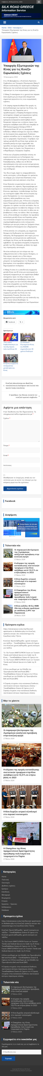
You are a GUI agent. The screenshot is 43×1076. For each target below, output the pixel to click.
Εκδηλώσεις (6, 907)
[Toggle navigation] (5, 22)
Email (6, 455)
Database (5, 910)
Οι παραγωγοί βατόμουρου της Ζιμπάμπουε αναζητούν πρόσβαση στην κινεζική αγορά (26, 553)
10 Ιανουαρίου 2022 (10, 77)
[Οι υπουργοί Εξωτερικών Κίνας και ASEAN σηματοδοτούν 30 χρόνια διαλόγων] (27, 337)
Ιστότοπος (7, 465)
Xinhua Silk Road (25, 1069)
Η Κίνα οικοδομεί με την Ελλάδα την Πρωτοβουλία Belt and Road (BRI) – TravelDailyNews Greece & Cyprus (17, 671)
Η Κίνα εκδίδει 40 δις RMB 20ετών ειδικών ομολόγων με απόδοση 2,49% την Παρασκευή (26, 609)
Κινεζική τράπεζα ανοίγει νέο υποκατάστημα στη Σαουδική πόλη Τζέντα (19, 633)
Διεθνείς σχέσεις (8, 886)
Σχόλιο (6, 418)
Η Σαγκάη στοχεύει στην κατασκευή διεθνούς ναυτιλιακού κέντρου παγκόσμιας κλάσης (20, 690)
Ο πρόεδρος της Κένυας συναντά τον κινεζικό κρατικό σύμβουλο (23, 396)
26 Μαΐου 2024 (19, 615)
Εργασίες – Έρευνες (9, 904)
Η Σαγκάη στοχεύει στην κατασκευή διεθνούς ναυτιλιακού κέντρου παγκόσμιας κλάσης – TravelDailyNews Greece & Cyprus (20, 685)
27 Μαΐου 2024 (19, 559)
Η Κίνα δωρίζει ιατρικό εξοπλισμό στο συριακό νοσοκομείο (25, 581)
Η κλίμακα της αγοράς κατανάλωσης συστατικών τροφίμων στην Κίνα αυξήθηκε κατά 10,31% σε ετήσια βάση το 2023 (26, 568)
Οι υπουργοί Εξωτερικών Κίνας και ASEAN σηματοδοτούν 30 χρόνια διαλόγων (27, 346)
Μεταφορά (6, 895)
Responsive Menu (38, 2)
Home (4, 877)
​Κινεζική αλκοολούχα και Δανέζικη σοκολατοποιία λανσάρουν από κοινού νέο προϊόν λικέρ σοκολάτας (22, 385)
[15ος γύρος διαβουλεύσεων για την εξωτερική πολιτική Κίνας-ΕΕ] (10, 337)
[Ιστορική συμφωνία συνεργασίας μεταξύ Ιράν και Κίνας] (10, 358)
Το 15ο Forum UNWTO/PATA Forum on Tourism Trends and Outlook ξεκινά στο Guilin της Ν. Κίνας (21, 662)
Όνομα (6, 446)
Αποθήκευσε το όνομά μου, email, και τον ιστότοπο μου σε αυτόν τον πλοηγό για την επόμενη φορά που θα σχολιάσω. (19, 480)
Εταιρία (4, 901)
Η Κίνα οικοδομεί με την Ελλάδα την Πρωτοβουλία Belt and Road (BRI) (20, 676)
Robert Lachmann (26, 1070)
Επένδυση (5, 892)
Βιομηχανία (6, 898)
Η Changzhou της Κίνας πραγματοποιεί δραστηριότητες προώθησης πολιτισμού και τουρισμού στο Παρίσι (26, 595)
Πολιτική (5, 880)
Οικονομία (6, 883)
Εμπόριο (5, 889)
